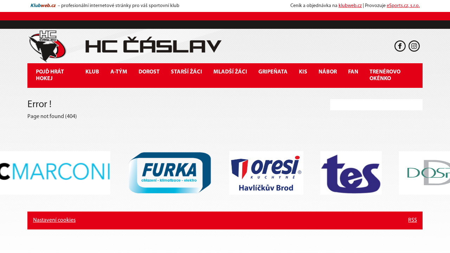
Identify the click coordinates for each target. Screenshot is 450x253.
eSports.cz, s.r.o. (403, 5)
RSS (412, 220)
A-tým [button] (118, 72)
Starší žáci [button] (186, 72)
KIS (303, 72)
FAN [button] (353, 72)
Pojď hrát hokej (50, 75)
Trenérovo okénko (384, 75)
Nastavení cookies (54, 220)
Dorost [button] (149, 72)
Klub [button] (92, 72)
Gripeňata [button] (273, 72)
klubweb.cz (350, 5)
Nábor (328, 72)
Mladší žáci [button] (230, 72)
